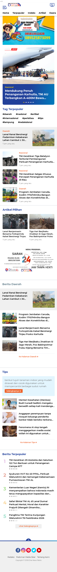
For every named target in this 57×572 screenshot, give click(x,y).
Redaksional (26, 122)
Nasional (9, 87)
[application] (28, 569)
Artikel (42, 13)
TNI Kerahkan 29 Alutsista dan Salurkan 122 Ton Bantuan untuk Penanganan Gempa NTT (31, 463)
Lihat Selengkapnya (28, 526)
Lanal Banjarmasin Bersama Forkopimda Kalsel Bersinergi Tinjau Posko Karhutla (14, 234)
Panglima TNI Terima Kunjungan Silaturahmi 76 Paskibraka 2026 (27, 516)
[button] (24, 102)
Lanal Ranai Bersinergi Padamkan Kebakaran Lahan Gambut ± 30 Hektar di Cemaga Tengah (15, 137)
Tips (41, 118)
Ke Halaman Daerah (28, 356)
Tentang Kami (43, 557)
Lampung (9, 122)
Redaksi (11, 557)
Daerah (8, 114)
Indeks (31, 13)
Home (6, 13)
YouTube (41, 554)
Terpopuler (18, 13)
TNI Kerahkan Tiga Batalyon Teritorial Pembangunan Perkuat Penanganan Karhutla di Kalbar (36, 159)
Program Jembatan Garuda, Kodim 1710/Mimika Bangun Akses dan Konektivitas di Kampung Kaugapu (34, 195)
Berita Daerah (11, 284)
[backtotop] (28, 541)
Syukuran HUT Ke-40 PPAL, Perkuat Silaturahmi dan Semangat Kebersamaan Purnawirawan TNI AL (32, 476)
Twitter (35, 554)
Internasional (11, 118)
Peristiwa (29, 118)
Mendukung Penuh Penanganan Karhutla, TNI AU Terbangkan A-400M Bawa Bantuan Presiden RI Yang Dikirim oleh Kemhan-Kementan (26, 100)
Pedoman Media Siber (26, 557)
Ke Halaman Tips (28, 442)
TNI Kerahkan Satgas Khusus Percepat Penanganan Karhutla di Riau (36, 177)
